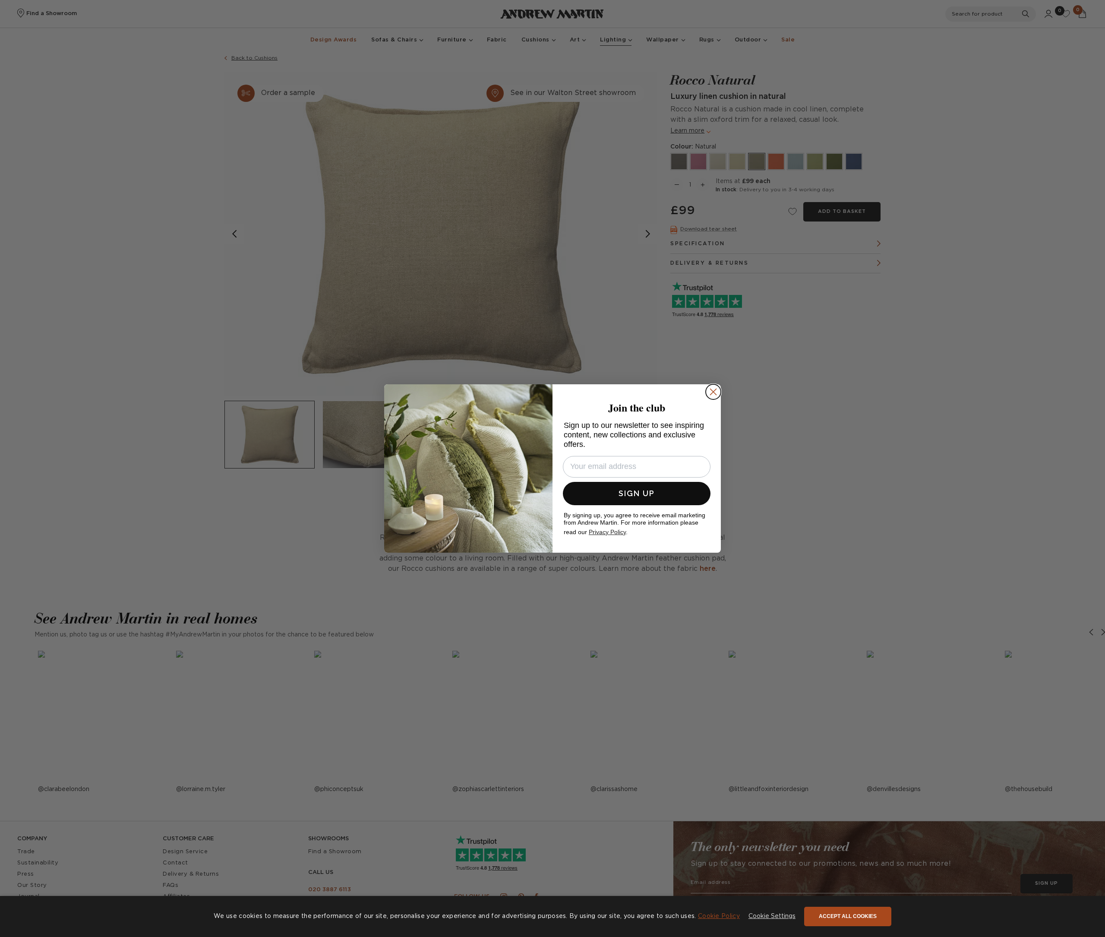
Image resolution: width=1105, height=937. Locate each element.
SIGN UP (637, 493)
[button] (772, 917)
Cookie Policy (719, 916)
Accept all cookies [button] (848, 916)
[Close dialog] (713, 391)
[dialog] (552, 916)
